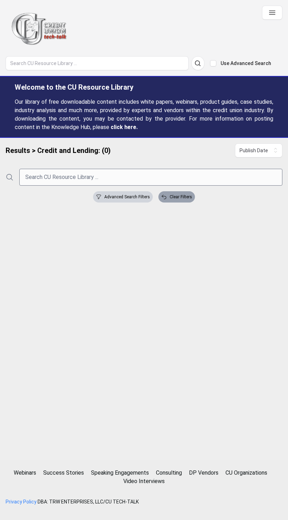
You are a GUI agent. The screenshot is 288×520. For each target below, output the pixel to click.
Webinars (25, 472)
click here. (124, 127)
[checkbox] (213, 63)
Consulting (169, 472)
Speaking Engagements (120, 472)
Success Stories (63, 472)
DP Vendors (203, 472)
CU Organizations (246, 472)
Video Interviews (144, 481)
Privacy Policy (21, 502)
